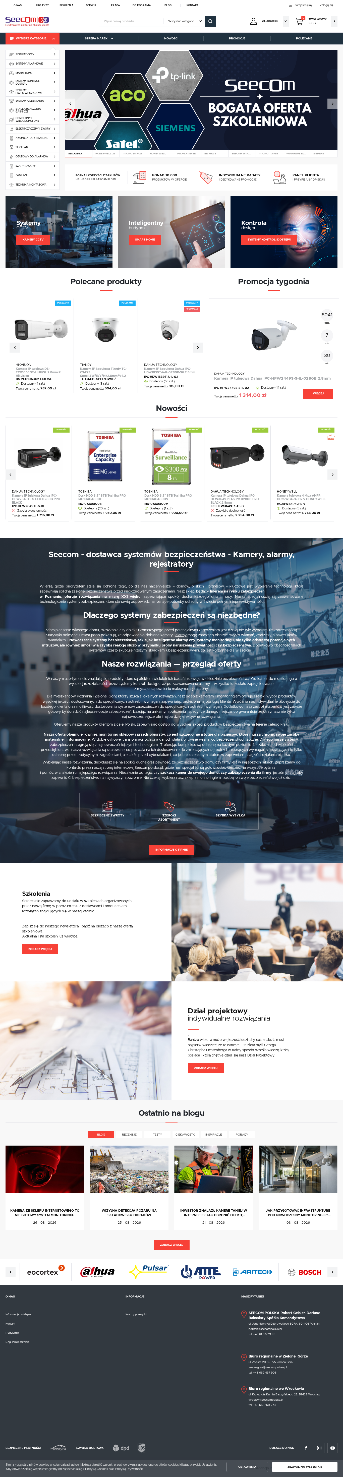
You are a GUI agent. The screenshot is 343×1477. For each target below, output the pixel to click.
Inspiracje (213, 1134)
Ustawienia (247, 1466)
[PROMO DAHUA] (133, 153)
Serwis (91, 5)
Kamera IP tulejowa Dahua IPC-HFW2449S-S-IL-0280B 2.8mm (272, 378)
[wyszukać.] (210, 21)
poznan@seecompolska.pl (265, 1329)
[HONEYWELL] (160, 153)
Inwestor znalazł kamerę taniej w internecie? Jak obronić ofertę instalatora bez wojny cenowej (213, 1213)
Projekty (42, 5)
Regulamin (12, 1332)
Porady (242, 1134)
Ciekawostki (186, 1134)
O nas (18, 5)
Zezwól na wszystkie (305, 1466)
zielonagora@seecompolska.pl (268, 1367)
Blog (168, 5)
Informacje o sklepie (18, 1314)
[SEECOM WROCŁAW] (242, 153)
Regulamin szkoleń (17, 1342)
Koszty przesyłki (136, 1314)
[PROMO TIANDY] (269, 153)
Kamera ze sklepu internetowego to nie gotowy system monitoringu (44, 1213)
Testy (157, 1134)
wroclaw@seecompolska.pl (266, 1399)
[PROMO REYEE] (187, 153)
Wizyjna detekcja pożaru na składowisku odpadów (129, 1213)
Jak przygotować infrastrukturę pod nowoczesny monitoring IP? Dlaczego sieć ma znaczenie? (298, 1213)
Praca (115, 5)
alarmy (181, 635)
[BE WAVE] (214, 153)
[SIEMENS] (323, 153)
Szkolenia (67, 5)
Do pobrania (142, 5)
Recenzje (129, 1134)
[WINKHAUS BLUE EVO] (296, 153)
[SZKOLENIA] (78, 153)
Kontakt (192, 5)
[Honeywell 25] (106, 153)
